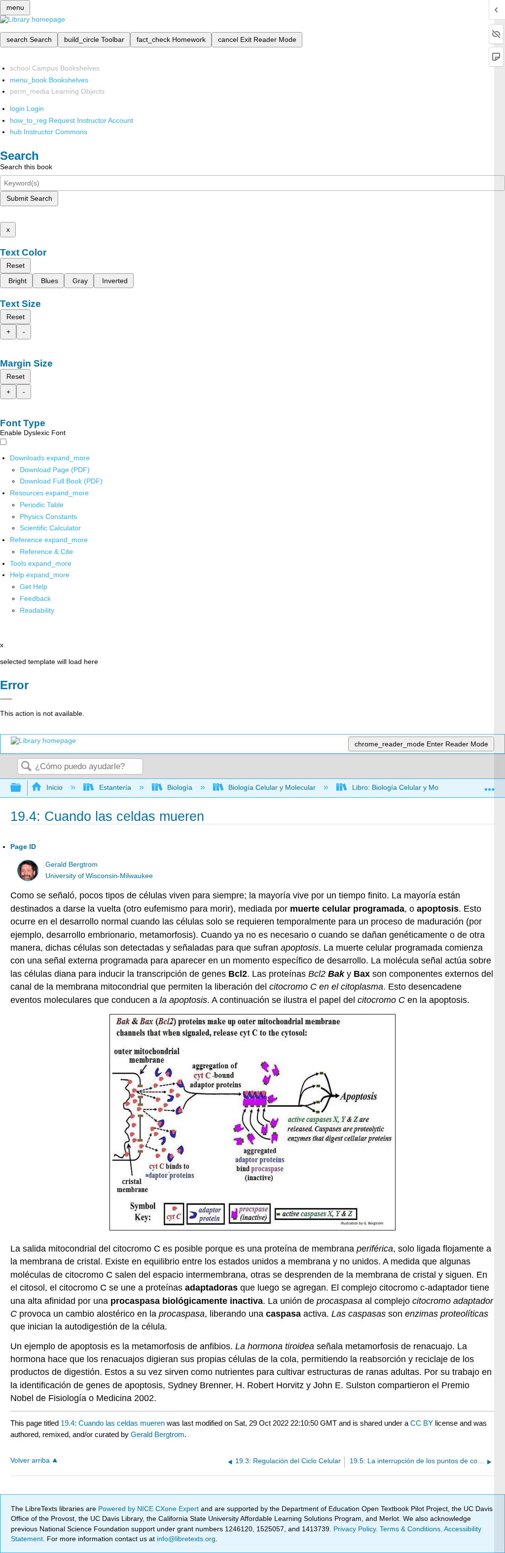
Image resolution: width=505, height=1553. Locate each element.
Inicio (54, 787)
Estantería (115, 787)
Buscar (26, 767)
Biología (179, 787)
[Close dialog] (6, 699)
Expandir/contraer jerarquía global (22, 788)
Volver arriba (30, 1460)
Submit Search (29, 198)
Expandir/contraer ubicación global (489, 785)
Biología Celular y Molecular (272, 787)
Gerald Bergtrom (71, 864)
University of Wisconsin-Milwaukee (99, 876)
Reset (15, 265)
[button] (35, 598)
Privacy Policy (354, 1529)
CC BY (422, 1423)
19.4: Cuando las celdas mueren (113, 1423)
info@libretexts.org (185, 1539)
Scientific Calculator (50, 528)
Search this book (26, 167)
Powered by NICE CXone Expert (149, 1509)
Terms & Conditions (410, 1529)
